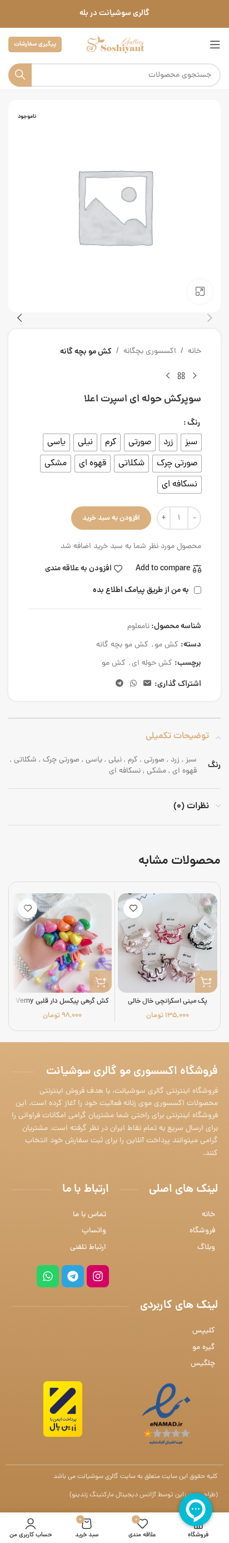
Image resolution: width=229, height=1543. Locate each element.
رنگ (193, 423)
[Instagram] (98, 1276)
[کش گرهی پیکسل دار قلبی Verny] (62, 943)
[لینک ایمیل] (147, 684)
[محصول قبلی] (194, 375)
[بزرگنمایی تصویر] (199, 291)
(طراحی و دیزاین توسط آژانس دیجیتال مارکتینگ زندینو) (143, 1495)
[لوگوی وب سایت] (114, 45)
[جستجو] (20, 75)
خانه (194, 351)
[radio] (191, 442)
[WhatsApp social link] (133, 684)
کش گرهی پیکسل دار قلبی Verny (62, 1001)
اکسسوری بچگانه (149, 351)
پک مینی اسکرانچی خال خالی (167, 1001)
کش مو (166, 645)
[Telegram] (73, 1276)
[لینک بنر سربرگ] (114, 14)
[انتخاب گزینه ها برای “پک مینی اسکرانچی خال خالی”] (206, 981)
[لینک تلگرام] (119, 684)
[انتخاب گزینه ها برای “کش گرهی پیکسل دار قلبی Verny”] (100, 981)
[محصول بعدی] (168, 375)
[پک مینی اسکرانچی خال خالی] (167, 943)
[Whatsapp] (48, 1276)
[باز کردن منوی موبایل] (215, 44)
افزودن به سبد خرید (111, 518)
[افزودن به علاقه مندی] (133, 908)
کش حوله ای (152, 663)
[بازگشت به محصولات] (181, 375)
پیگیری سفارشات (35, 44)
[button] (209, 318)
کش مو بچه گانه (86, 352)
